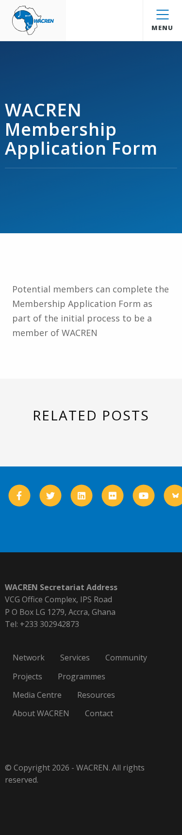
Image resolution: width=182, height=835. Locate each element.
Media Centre (37, 695)
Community (126, 657)
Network (29, 657)
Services (75, 657)
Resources (96, 695)
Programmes (81, 676)
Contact (99, 713)
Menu (162, 27)
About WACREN (41, 713)
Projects (27, 676)
